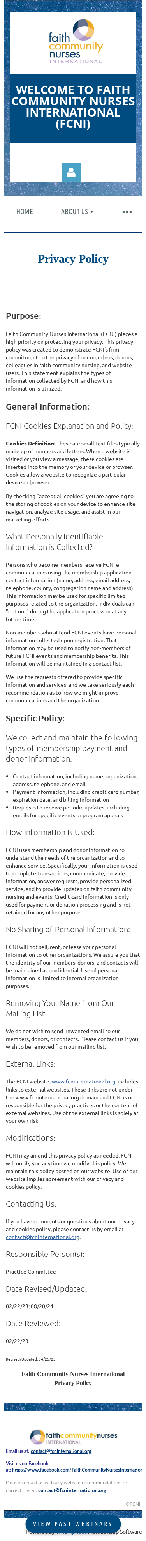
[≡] (126, 211)
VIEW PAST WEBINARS (73, 1523)
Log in (71, 172)
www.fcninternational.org (83, 1081)
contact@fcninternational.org (42, 1236)
